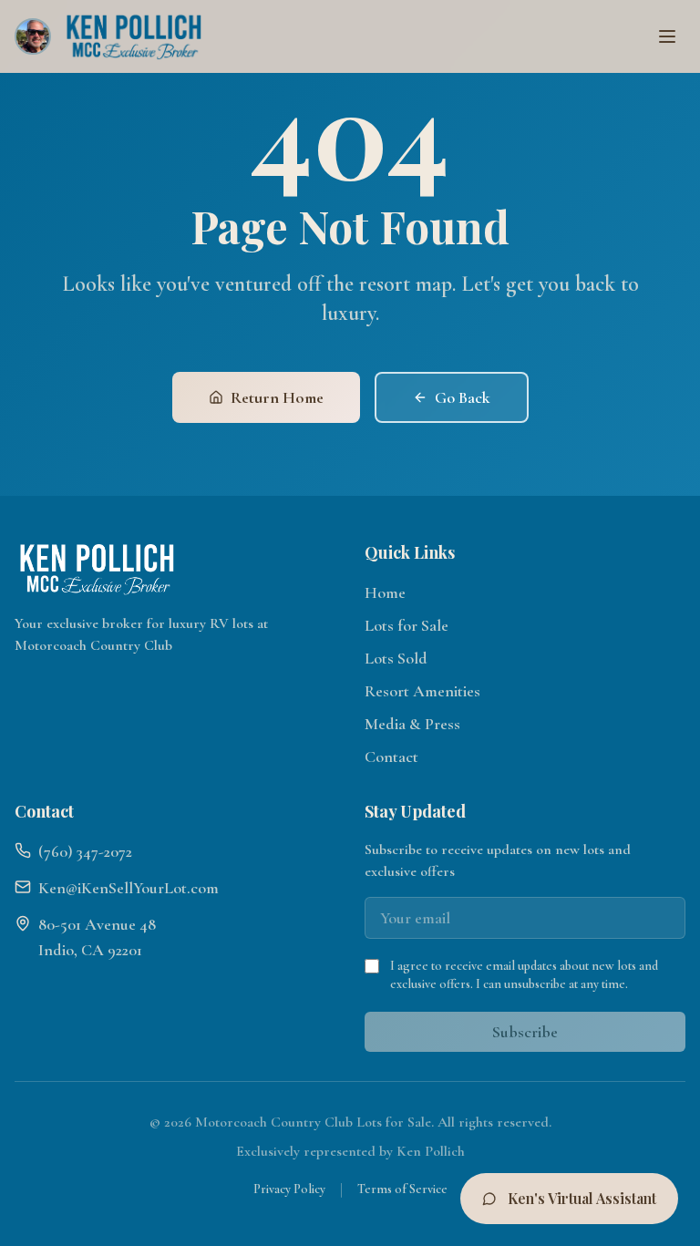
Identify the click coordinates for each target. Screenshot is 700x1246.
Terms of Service (402, 1189)
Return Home (277, 397)
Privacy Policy (289, 1189)
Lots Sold (396, 658)
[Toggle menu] (667, 36)
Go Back (462, 397)
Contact (391, 757)
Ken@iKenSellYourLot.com (128, 888)
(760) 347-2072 (85, 851)
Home (385, 592)
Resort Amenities (422, 691)
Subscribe (525, 1032)
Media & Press (412, 724)
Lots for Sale (406, 625)
